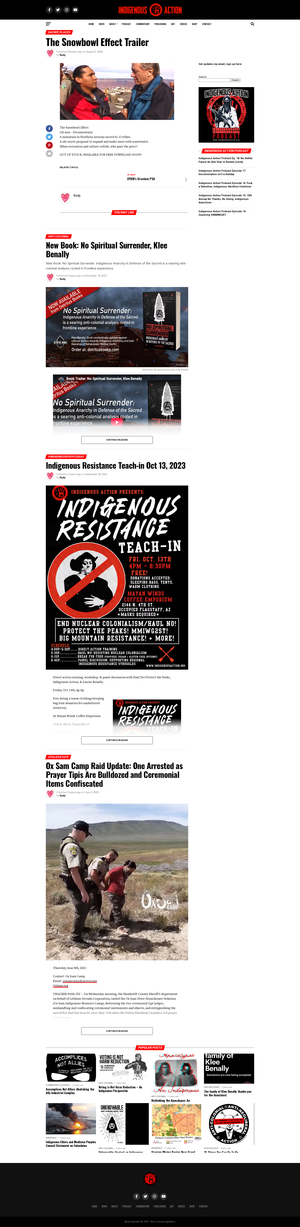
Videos (183, 24)
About (112, 24)
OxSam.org (60, 986)
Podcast (126, 24)
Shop (194, 24)
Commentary (142, 24)
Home (91, 24)
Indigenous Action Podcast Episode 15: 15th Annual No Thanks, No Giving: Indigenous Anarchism (225, 199)
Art (173, 24)
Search (203, 76)
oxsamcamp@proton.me (80, 981)
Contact (206, 24)
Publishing (160, 24)
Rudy (62, 55)
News (101, 24)
